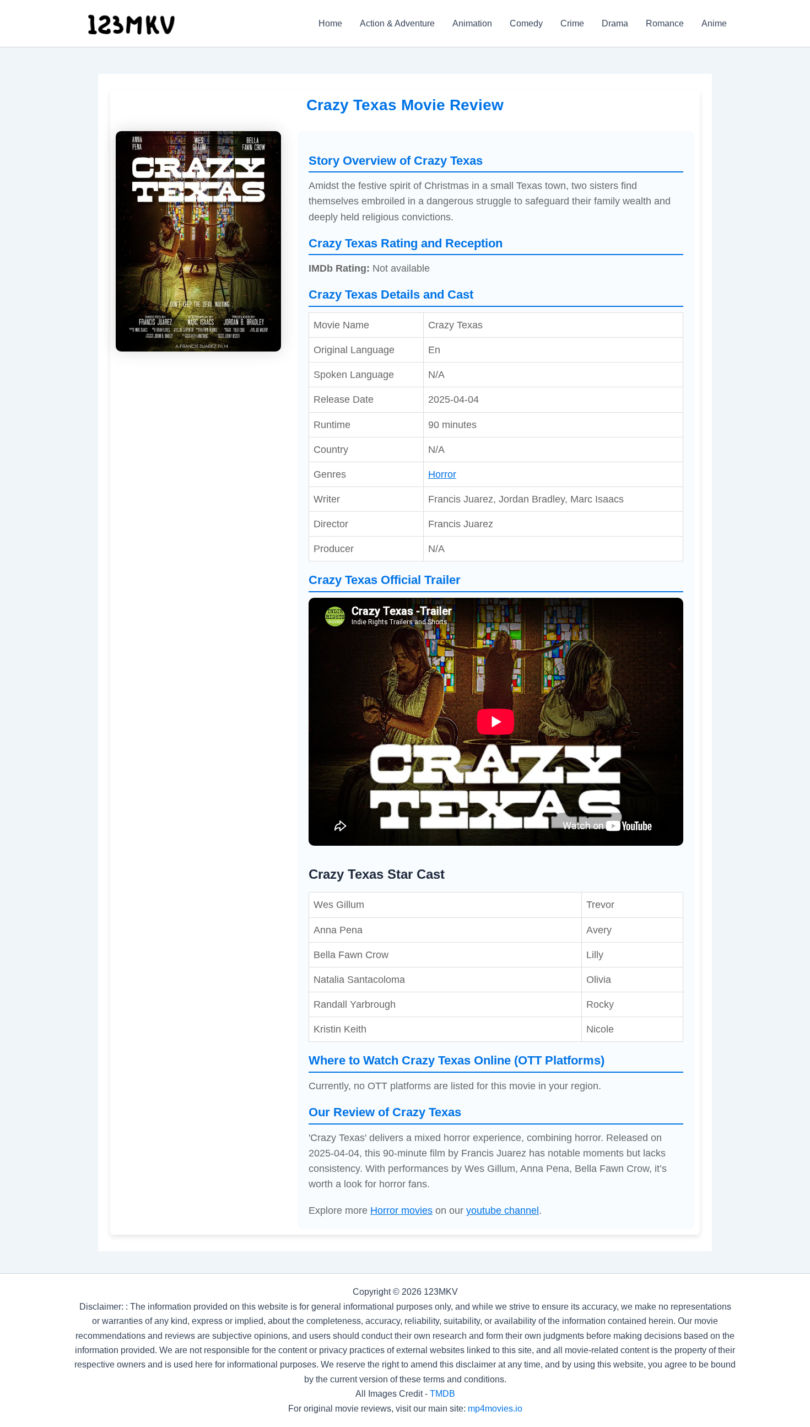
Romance (665, 23)
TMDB (442, 1393)
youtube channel (502, 1210)
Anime (714, 23)
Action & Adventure (397, 23)
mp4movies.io (495, 1408)
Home (330, 23)
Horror (442, 474)
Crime (572, 23)
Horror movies (401, 1210)
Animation (472, 23)
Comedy (526, 23)
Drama (615, 23)
